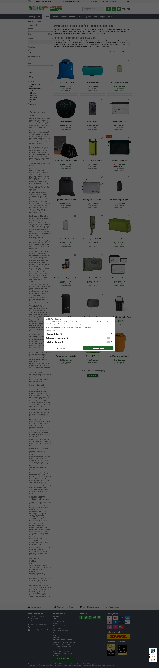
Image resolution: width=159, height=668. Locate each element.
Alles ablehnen (61, 348)
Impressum (54, 330)
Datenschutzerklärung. (86, 327)
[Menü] (156, 649)
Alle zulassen (98, 348)
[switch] (153, 660)
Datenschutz (48, 330)
